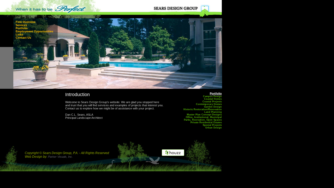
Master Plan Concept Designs (204, 114)
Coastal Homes (213, 99)
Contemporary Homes (209, 104)
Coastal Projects (212, 101)
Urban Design (213, 127)
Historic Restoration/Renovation (202, 109)
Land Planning (213, 112)
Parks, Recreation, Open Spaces (203, 120)
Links (19, 34)
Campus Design (212, 96)
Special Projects (212, 125)
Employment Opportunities (34, 31)
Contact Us (23, 37)
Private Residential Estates (206, 122)
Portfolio (22, 28)
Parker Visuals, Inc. (60, 156)
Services (21, 25)
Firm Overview (25, 22)
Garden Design (213, 106)
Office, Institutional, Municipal (204, 117)
